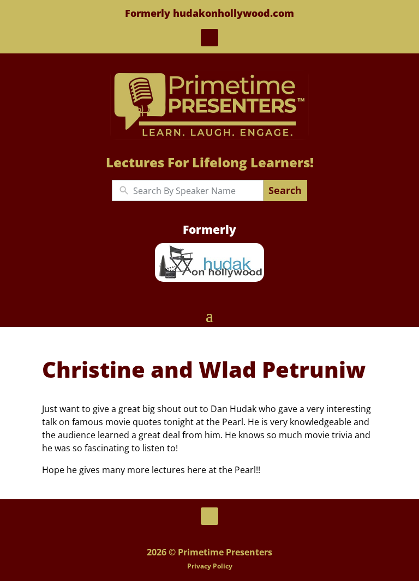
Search (285, 190)
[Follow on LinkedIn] (209, 37)
